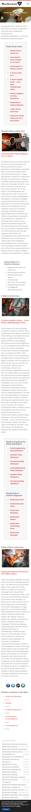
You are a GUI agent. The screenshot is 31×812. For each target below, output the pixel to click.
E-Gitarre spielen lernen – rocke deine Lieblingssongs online (15, 321)
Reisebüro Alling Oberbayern (16, 456)
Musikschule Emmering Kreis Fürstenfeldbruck (15, 753)
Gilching (8, 703)
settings (18, 806)
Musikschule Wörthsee (15, 797)
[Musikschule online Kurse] (11, 4)
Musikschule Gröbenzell (15, 767)
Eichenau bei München (13, 696)
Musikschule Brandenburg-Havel (15, 525)
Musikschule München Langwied (15, 777)
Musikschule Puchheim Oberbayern (15, 749)
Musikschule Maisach (15, 772)
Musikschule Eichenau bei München (15, 744)
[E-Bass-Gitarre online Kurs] (15, 558)
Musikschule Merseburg (14, 511)
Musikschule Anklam (14, 518)
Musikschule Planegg (12, 792)
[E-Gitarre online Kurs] (15, 307)
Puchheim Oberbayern (13, 710)
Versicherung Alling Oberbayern (17, 462)
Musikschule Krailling (15, 775)
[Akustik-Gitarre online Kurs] (15, 142)
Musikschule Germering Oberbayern (15, 760)
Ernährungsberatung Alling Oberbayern (17, 449)
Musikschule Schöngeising (15, 769)
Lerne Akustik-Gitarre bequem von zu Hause (14, 155)
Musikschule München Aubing (15, 790)
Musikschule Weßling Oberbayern (15, 785)
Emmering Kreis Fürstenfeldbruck (11, 717)
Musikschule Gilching (12, 747)
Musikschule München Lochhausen (15, 781)
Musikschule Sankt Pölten (17, 505)
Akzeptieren (6, 809)
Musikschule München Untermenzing (15, 795)
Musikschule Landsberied (15, 787)
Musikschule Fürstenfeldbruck (15, 757)
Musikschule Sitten (17, 500)
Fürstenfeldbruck (11, 725)
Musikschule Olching (15, 764)
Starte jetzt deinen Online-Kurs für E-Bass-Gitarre (14, 572)
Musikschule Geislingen (14, 534)
